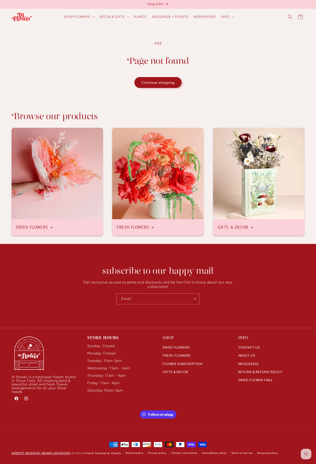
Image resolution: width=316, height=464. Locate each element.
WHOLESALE (248, 364)
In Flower (88, 453)
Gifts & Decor (233, 227)
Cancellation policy (214, 453)
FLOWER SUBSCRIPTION (182, 364)
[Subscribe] (194, 298)
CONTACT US (249, 348)
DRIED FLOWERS (176, 348)
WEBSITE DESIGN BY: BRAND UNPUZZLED (41, 453)
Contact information (184, 453)
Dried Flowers (32, 227)
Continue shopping (158, 83)
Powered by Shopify (108, 453)
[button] (78, 17)
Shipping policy (267, 453)
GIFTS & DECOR (175, 372)
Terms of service (242, 453)
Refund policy (134, 453)
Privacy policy (157, 453)
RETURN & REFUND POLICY (260, 372)
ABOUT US (246, 356)
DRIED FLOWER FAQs (255, 380)
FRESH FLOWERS (177, 356)
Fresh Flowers (133, 227)
